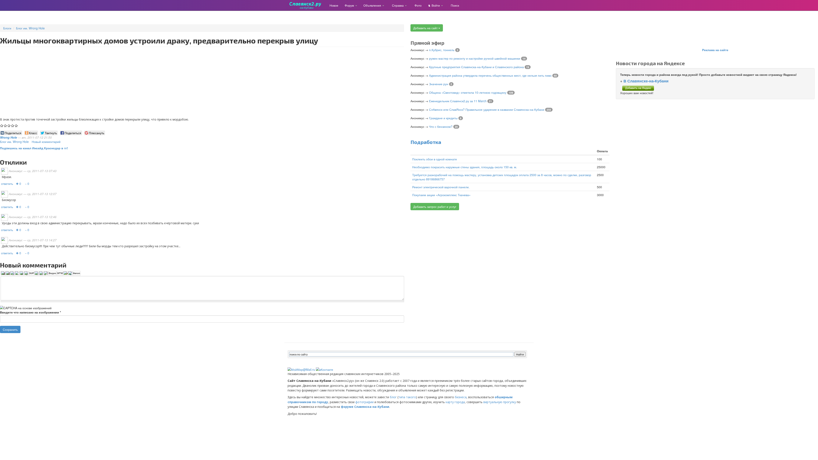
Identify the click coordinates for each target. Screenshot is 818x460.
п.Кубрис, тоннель (441, 50)
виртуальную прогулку (499, 402)
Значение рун (438, 84)
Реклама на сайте (715, 50)
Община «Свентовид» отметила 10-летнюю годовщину (467, 92)
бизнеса (461, 397)
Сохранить (10, 329)
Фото (418, 5)
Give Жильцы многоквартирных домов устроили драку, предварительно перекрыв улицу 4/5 (12, 125)
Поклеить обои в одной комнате (434, 159)
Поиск (455, 5)
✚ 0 (18, 183)
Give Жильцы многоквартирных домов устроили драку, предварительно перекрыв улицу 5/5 (16, 125)
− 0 (27, 183)
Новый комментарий (46, 141)
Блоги (7, 28)
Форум (350, 5)
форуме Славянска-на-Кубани (365, 407)
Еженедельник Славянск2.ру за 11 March (458, 101)
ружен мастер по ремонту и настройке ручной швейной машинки (474, 58)
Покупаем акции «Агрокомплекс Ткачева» (441, 195)
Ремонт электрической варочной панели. (440, 187)
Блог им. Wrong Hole (30, 28)
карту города (455, 402)
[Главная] (307, 5)
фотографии (364, 402)
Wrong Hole (8, 137)
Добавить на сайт (425, 28)
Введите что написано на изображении (30, 312)
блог (393, 397)
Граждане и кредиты (443, 118)
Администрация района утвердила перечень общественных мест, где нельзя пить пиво (490, 75)
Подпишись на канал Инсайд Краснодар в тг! (34, 148)
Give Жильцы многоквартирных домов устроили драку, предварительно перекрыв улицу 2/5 (5, 125)
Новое (334, 5)
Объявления (372, 5)
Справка (398, 5)
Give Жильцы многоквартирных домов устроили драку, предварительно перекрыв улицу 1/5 (2, 125)
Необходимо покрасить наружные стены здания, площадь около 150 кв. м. (464, 167)
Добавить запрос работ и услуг (434, 206)
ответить (7, 183)
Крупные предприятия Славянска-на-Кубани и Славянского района (476, 67)
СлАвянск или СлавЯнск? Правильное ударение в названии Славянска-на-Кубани (486, 109)
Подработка (425, 142)
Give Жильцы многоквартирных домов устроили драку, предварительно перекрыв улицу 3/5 (9, 125)
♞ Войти (434, 5)
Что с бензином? (440, 126)
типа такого (407, 397)
